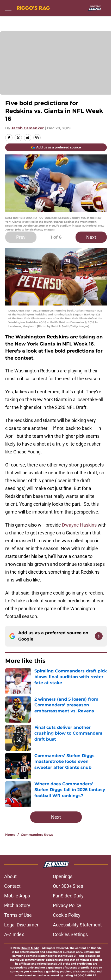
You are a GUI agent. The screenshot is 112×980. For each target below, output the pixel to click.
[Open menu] (8, 8)
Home (10, 835)
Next (91, 237)
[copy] (37, 137)
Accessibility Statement (77, 924)
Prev (21, 237)
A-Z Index (14, 934)
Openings (62, 876)
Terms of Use (18, 915)
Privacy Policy (67, 905)
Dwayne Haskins (79, 525)
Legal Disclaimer (21, 924)
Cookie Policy (66, 915)
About (10, 876)
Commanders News (37, 835)
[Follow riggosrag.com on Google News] (99, 636)
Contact (12, 886)
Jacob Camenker (27, 128)
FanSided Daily (68, 895)
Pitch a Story (17, 905)
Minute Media (30, 948)
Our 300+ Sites (68, 886)
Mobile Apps (17, 895)
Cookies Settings (70, 934)
